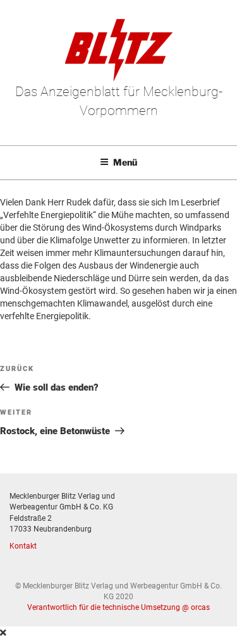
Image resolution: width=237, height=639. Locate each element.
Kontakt (23, 546)
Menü (125, 162)
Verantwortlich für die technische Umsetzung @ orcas (118, 607)
